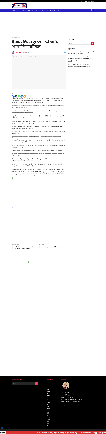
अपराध (48, 385)
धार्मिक (33, 10)
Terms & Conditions (74, 405)
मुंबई (48, 413)
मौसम (39, 10)
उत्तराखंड (13, 10)
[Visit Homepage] (19, 5)
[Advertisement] (53, 24)
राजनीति (24, 10)
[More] (24, 96)
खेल (36, 10)
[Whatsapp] (19, 96)
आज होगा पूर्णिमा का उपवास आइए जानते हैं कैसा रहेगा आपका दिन (79, 64)
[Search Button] (93, 10)
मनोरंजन (43, 10)
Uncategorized (50, 382)
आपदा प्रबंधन (49, 387)
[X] (16, 96)
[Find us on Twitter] (83, 1)
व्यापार (58, 10)
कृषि (55, 10)
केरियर (48, 395)
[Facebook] (13, 96)
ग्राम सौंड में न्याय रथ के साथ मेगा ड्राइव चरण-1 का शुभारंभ (79, 56)
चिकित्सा (48, 400)
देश (17, 10)
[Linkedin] (21, 96)
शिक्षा (47, 10)
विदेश (20, 10)
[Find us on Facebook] (81, 1)
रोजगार (51, 10)
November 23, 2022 (16, 37)
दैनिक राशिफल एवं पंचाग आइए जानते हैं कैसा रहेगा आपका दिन (79, 66)
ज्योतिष (29, 10)
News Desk (18, 52)
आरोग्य (48, 389)
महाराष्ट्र (48, 410)
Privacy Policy (64, 405)
